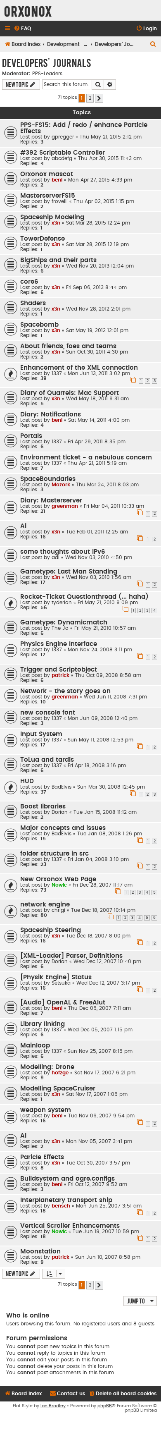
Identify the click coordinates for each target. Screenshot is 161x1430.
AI (23, 1136)
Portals (31, 436)
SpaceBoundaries (48, 479)
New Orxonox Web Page (58, 879)
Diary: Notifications (50, 414)
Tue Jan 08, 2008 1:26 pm (109, 833)
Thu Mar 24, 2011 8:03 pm (107, 484)
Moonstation (40, 1251)
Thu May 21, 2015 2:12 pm (111, 136)
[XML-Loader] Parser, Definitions (71, 956)
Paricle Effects (42, 1157)
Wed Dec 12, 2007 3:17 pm (108, 982)
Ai (23, 526)
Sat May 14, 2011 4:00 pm (99, 420)
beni (57, 179)
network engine (45, 905)
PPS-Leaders (47, 73)
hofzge (60, 1072)
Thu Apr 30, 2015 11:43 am (110, 158)
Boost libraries (43, 806)
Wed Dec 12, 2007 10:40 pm (107, 961)
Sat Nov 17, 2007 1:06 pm (97, 1094)
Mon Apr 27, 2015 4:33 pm (100, 179)
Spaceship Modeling (52, 217)
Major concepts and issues (63, 828)
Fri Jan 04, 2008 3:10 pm (98, 859)
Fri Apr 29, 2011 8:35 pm (96, 441)
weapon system (45, 1110)
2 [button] (90, 98)
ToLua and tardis (47, 760)
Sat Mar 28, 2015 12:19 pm (97, 244)
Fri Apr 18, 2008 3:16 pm (97, 765)
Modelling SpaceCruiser (57, 1089)
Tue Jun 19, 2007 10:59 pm (106, 1231)
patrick (60, 675)
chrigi (58, 910)
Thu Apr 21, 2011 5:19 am (97, 463)
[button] (99, 98)
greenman (65, 506)
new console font (47, 713)
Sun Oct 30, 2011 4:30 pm (97, 351)
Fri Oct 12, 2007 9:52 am (97, 1184)
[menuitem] (22, 28)
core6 (29, 282)
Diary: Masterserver (51, 500)
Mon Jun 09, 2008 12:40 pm (102, 718)
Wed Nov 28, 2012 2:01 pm (98, 308)
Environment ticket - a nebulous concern (86, 457)
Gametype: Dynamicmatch (63, 622)
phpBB (104, 1406)
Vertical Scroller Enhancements (70, 1226)
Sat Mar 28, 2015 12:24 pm (98, 222)
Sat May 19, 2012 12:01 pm (97, 330)
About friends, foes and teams (68, 346)
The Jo (60, 628)
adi (55, 557)
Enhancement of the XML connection (79, 368)
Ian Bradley (53, 1406)
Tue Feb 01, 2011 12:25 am (97, 531)
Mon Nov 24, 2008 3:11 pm (100, 649)
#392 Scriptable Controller (62, 153)
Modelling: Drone (47, 1067)
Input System (41, 734)
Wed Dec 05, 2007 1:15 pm (100, 1029)
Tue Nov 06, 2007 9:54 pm (101, 1115)
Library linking (42, 1024)
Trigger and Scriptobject (58, 670)
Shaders (33, 303)
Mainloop (35, 1046)
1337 (57, 373)
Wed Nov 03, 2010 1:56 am (98, 577)
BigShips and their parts (58, 260)
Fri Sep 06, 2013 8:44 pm (96, 287)
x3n (56, 222)
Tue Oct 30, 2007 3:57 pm (98, 1162)
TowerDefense (42, 239)
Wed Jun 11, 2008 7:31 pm (115, 696)
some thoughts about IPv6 (62, 552)
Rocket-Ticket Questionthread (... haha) (84, 597)
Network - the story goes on (65, 691)
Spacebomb (39, 325)
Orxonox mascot (46, 174)
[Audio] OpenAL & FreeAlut (62, 1003)
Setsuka (61, 982)
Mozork (61, 484)
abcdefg (62, 158)
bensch (61, 1205)
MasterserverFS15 (47, 196)
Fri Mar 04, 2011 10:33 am (114, 506)
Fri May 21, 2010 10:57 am (105, 628)
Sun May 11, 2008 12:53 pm (100, 739)
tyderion (62, 602)
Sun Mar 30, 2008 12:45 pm (111, 786)
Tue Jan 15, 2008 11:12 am (105, 812)
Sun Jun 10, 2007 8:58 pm (107, 1257)
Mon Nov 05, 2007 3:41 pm (99, 1141)
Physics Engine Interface (58, 644)
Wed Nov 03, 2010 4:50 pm (98, 557)
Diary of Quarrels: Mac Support (69, 393)
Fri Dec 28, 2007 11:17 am (103, 884)
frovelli (60, 201)
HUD (27, 781)
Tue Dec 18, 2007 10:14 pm (103, 910)
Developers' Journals (46, 62)
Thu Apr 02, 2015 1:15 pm (103, 201)
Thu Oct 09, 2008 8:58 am (108, 675)
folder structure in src (54, 854)
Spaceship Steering (50, 930)
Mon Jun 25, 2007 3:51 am (109, 1205)
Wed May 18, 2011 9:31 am (97, 398)
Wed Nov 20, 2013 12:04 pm (100, 265)
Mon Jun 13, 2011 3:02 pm (99, 373)
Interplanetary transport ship (66, 1200)
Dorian (60, 812)
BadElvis (61, 786)
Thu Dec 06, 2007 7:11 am (99, 1008)
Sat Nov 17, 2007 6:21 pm (104, 1072)
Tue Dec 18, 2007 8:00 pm (98, 935)
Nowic (59, 884)
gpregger (63, 136)
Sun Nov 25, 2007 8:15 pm (100, 1051)
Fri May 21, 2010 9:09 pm (108, 602)
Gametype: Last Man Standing (68, 572)
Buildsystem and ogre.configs (67, 1179)
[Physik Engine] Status (56, 977)
